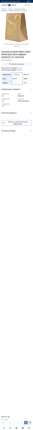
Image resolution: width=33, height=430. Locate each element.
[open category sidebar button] (4, 427)
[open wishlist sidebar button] (22, 427)
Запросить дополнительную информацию (18, 123)
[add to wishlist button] (30, 422)
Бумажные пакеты (19, 9)
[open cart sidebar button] (29, 427)
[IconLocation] (25, 5)
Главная (3, 9)
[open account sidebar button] (16, 427)
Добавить (26, 422)
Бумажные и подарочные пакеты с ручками (14, 10)
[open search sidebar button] (10, 427)
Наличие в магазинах (17, 64)
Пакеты (10, 9)
